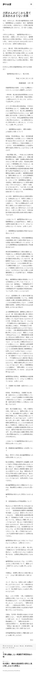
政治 (22, 646)
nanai (17, 646)
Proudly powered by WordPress (11, 670)
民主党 (12, 647)
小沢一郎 (8, 647)
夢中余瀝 (7, 4)
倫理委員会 (29, 646)
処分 (4, 647)
